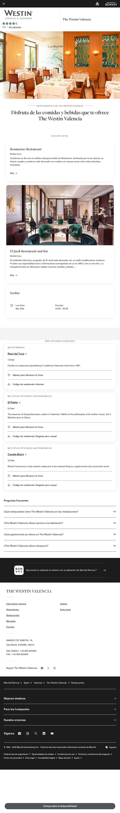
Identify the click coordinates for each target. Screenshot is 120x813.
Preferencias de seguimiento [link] (16, 754)
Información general (16, 604)
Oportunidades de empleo (43, 754)
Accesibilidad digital (46, 758)
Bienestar (11, 621)
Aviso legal (65, 609)
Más (12, 173)
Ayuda (77, 758)
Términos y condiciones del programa (94, 754)
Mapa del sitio (65, 758)
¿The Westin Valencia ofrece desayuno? (26, 545)
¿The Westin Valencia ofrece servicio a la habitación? (33, 523)
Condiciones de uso (66, 754)
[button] (97, 3)
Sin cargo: (21, 651)
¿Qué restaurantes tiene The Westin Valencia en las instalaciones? (41, 511)
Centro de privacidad (13, 758)
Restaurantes (12, 615)
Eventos (10, 627)
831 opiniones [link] (15, 27)
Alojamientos (12, 609)
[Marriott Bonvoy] (110, 4)
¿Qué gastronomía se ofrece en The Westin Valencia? (33, 534)
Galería (63, 604)
